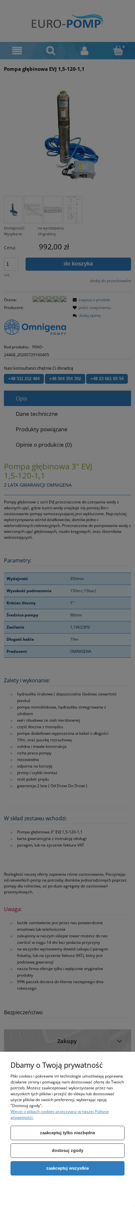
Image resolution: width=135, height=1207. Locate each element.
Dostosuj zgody (67, 1150)
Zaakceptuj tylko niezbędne (67, 1132)
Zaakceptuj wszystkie (67, 1168)
